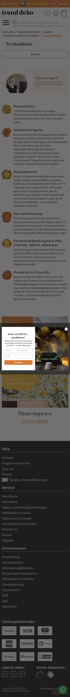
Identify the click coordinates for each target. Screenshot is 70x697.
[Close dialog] (66, 329)
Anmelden (18, 362)
